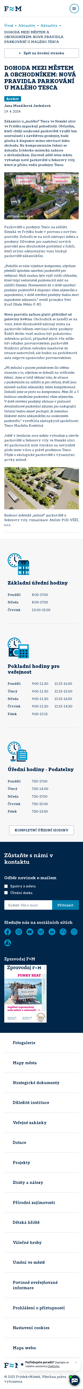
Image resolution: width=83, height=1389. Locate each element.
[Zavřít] (76, 1362)
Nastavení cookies (31, 1327)
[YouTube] (29, 931)
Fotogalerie (24, 1042)
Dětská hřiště (26, 1222)
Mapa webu (24, 1347)
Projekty (21, 1162)
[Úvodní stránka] (12, 8)
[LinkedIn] (52, 931)
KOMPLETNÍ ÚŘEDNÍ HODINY (42, 830)
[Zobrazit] (74, 931)
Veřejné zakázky (30, 1122)
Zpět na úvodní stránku (44, 53)
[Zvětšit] (73, 178)
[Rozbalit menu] (74, 8)
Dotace (19, 1142)
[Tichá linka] (63, 931)
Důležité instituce (31, 1102)
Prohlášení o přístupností (39, 1307)
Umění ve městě (29, 1262)
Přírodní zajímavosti (34, 1202)
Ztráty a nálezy (28, 1182)
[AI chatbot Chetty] (74, 1380)
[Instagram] (18, 931)
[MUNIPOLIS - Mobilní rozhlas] (40, 931)
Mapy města (25, 1062)
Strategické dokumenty (36, 1082)
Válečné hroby (27, 1242)
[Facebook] (7, 931)
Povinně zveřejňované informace (35, 1285)
